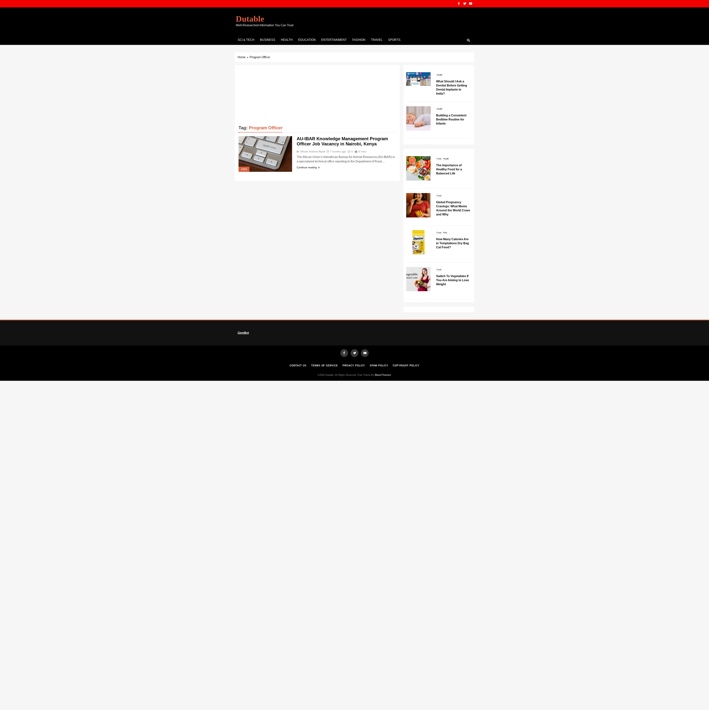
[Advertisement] (317, 96)
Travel (377, 39)
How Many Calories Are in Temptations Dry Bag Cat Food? (452, 243)
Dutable (250, 18)
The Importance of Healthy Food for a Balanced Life (449, 169)
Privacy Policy (353, 365)
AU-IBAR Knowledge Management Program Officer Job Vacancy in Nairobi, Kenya (342, 141)
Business (267, 39)
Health (287, 39)
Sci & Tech (246, 39)
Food (439, 159)
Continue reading (307, 167)
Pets (445, 232)
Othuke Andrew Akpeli (312, 151)
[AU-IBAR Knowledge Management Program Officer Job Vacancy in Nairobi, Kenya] (265, 154)
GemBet (243, 332)
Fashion (358, 39)
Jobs (244, 169)
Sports (394, 39)
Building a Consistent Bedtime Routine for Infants (451, 85)
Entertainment (334, 39)
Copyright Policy (406, 365)
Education (307, 39)
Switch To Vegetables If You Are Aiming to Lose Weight (452, 280)
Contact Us (298, 365)
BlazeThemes (383, 374)
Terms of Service (324, 365)
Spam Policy (379, 365)
